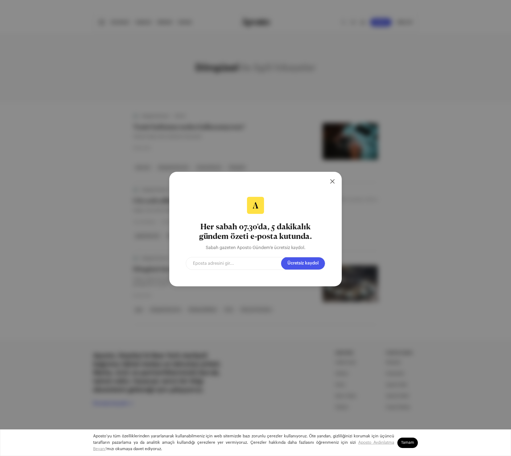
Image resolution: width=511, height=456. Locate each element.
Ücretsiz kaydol (303, 263)
